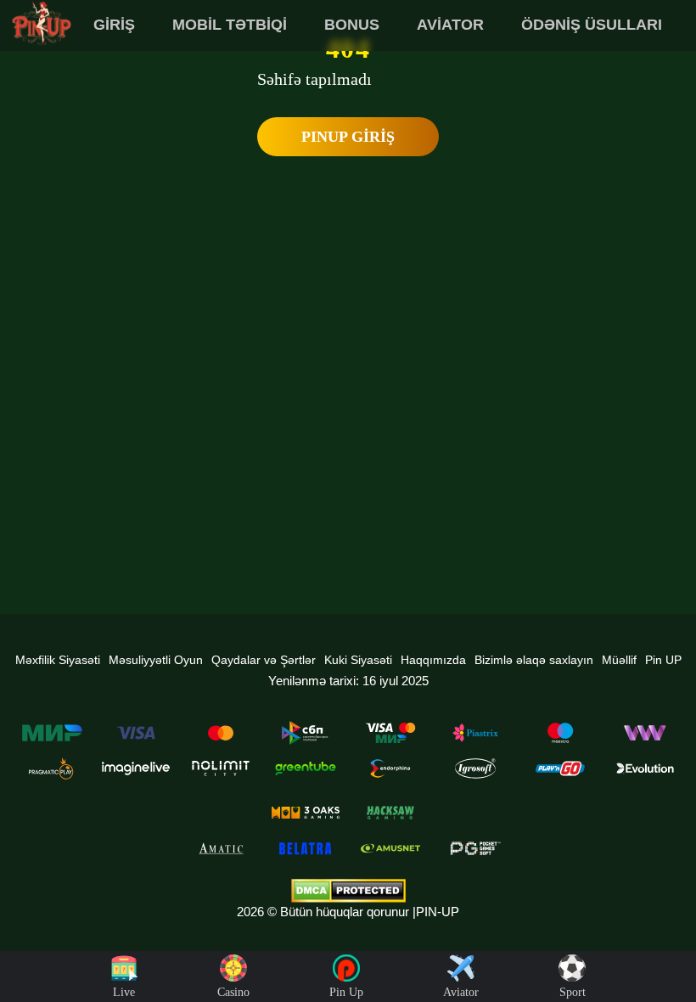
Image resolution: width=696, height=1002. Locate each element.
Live (124, 992)
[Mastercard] (221, 732)
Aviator (450, 24)
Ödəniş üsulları (591, 24)
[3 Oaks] (306, 812)
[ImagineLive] (136, 768)
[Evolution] (645, 768)
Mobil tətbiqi (229, 24)
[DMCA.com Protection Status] (348, 891)
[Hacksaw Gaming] (390, 812)
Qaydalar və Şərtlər (263, 660)
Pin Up (346, 992)
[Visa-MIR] (390, 732)
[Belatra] (306, 848)
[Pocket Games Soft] (475, 848)
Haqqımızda (433, 660)
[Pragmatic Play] (51, 768)
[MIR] (51, 732)
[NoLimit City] (221, 768)
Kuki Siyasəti (358, 660)
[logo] (41, 23)
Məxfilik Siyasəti (57, 660)
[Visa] (136, 732)
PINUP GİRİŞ (348, 136)
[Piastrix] (475, 732)
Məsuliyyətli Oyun (156, 660)
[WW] (645, 732)
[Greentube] (306, 768)
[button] (666, 938)
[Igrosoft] (475, 768)
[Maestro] (560, 732)
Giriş (114, 24)
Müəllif (619, 660)
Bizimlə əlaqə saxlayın (533, 660)
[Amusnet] (390, 848)
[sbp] (306, 732)
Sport (572, 992)
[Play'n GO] (560, 768)
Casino (233, 992)
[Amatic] (221, 848)
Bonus (351, 24)
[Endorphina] (390, 768)
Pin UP (663, 660)
